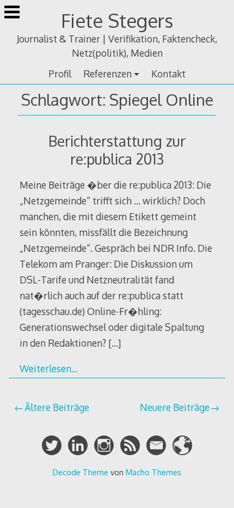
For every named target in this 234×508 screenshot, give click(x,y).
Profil (59, 74)
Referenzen (107, 74)
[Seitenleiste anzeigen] (12, 13)
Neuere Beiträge (175, 407)
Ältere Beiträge (56, 407)
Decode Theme (80, 472)
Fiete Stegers (117, 20)
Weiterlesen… (49, 368)
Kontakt (168, 74)
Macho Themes (153, 472)
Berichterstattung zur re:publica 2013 (117, 150)
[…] (114, 343)
